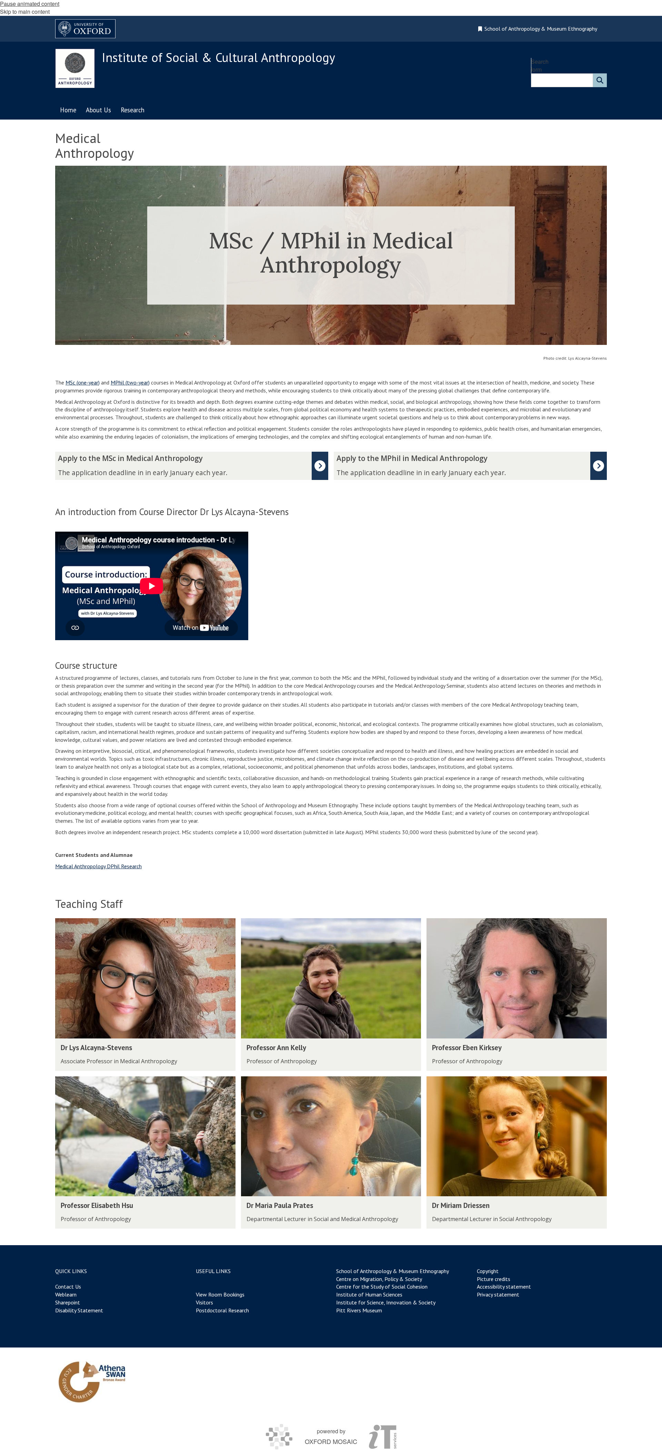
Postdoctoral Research (222, 1310)
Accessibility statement (504, 1286)
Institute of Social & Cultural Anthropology (218, 57)
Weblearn (66, 1294)
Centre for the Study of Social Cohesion (382, 1286)
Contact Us (68, 1286)
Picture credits (493, 1278)
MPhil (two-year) (130, 382)
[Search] (600, 80)
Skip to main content (25, 12)
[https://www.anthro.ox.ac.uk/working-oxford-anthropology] (92, 1382)
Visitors (204, 1302)
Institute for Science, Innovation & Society (385, 1302)
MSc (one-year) (83, 382)
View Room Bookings (220, 1294)
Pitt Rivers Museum (359, 1310)
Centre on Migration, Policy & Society (379, 1278)
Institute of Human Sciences (369, 1294)
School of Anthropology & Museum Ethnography (392, 1271)
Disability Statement (79, 1310)
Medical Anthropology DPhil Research (98, 866)
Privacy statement (498, 1294)
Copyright (488, 1271)
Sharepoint (67, 1302)
